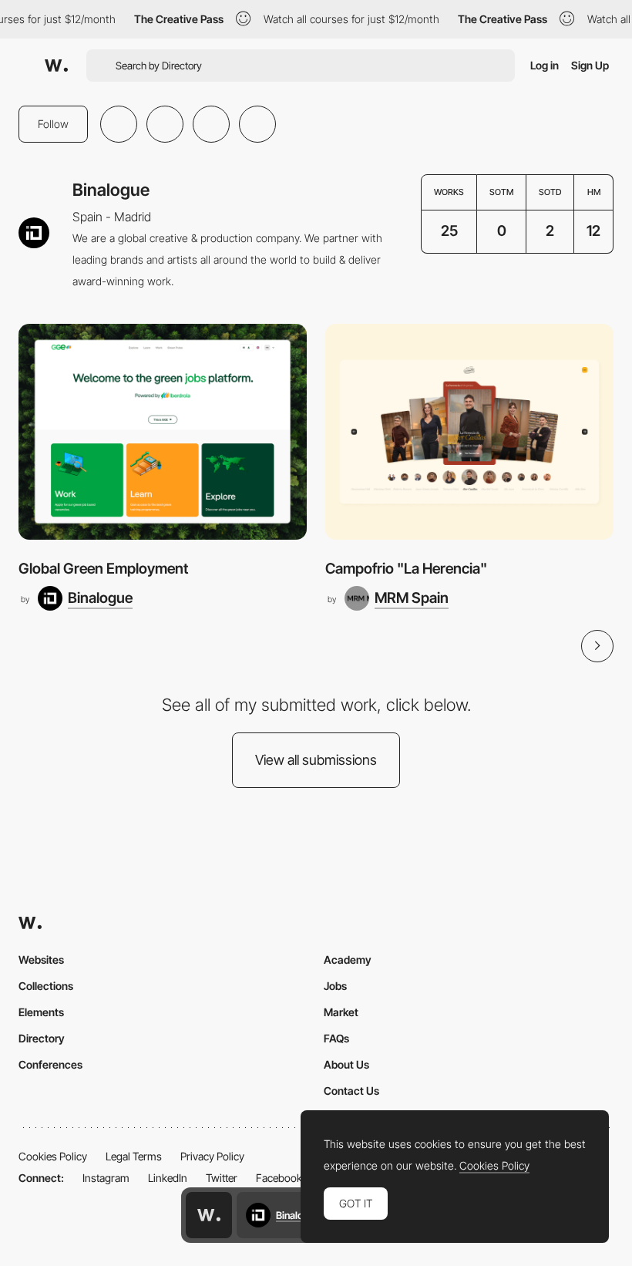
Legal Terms (134, 1156)
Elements (41, 1012)
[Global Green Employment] (162, 432)
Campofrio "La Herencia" (406, 568)
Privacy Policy (212, 1156)
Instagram (105, 1177)
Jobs (335, 985)
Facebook (279, 1177)
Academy (347, 959)
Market (341, 1012)
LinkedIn (167, 1177)
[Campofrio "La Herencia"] (469, 432)
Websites (41, 959)
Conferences (50, 1064)
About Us (346, 1064)
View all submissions (316, 760)
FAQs (336, 1038)
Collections (45, 985)
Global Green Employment (103, 568)
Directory (41, 1038)
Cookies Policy (52, 1156)
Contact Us (351, 1090)
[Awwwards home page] (209, 1215)
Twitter (221, 1177)
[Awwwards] (56, 65)
